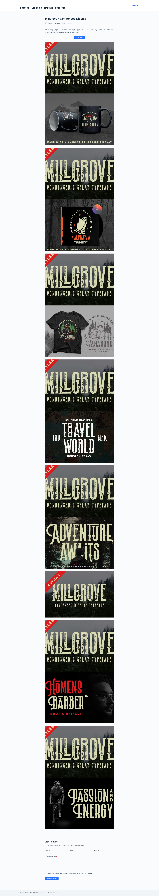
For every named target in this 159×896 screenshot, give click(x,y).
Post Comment (52, 878)
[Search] (138, 5)
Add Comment (51, 856)
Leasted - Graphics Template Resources (42, 7)
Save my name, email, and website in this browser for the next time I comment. (70, 873)
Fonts (69, 23)
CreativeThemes (53, 893)
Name (48, 850)
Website (96, 850)
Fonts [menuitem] (134, 5)
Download (79, 37)
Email (72, 850)
